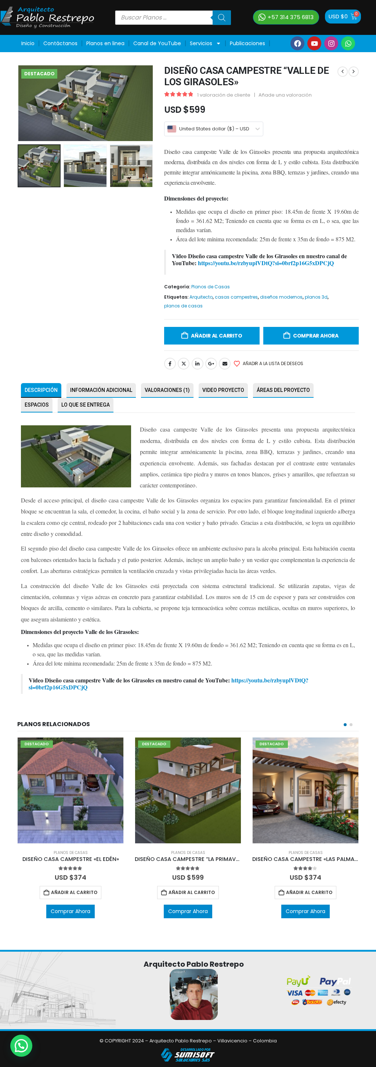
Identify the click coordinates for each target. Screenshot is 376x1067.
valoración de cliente (223, 94)
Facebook (170, 364)
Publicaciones (247, 43)
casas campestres (236, 297)
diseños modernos (281, 297)
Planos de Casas (210, 287)
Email (225, 364)
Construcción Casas (47, 60)
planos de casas (183, 306)
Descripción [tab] (41, 390)
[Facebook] (297, 43)
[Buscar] (222, 17)
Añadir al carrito (216, 335)
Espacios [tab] (37, 405)
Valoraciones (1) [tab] (167, 390)
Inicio (28, 43)
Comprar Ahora (316, 335)
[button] (19, 103)
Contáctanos (60, 43)
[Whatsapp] (348, 43)
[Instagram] (331, 43)
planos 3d (316, 297)
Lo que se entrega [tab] (85, 405)
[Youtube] (314, 43)
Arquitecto (201, 297)
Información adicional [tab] (101, 390)
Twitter (183, 364)
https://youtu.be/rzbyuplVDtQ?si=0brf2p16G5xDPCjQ (266, 263)
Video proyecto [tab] (223, 390)
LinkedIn (197, 364)
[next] (353, 71)
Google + (211, 364)
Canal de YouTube (157, 43)
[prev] (342, 71)
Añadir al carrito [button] (74, 892)
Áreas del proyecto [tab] (283, 390)
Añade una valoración (285, 94)
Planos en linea (105, 43)
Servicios (201, 43)
